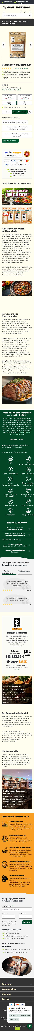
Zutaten (17, 183)
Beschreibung (8, 183)
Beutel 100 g (9, 103)
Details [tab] (20, 439)
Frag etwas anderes (10, 141)
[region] (17, 45)
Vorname (5, 914)
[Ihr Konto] (25, 12)
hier (18, 669)
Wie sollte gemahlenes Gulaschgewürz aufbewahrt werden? (15, 545)
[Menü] (4, 12)
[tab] (9, 572)
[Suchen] (30, 15)
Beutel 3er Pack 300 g (9, 97)
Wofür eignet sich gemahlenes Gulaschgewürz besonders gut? (15, 534)
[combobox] (15, 15)
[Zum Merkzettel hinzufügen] (30, 112)
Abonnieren (27, 922)
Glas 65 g (24, 103)
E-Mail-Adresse (7, 906)
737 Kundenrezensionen (20, 68)
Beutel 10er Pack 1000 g (25, 97)
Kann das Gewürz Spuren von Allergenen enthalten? (17, 128)
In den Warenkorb (19, 112)
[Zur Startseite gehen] (17, 7)
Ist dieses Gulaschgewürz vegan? (14, 122)
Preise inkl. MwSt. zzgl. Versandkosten (12, 89)
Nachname (22, 914)
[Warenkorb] (30, 12)
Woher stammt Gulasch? (10, 539)
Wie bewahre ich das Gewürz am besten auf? (17, 135)
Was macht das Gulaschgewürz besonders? (15, 551)
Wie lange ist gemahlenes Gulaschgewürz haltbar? (15, 528)
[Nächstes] (30, 45)
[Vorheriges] (3, 45)
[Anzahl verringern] (3, 112)
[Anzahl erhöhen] (10, 112)
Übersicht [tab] (13, 439)
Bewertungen (26, 183)
